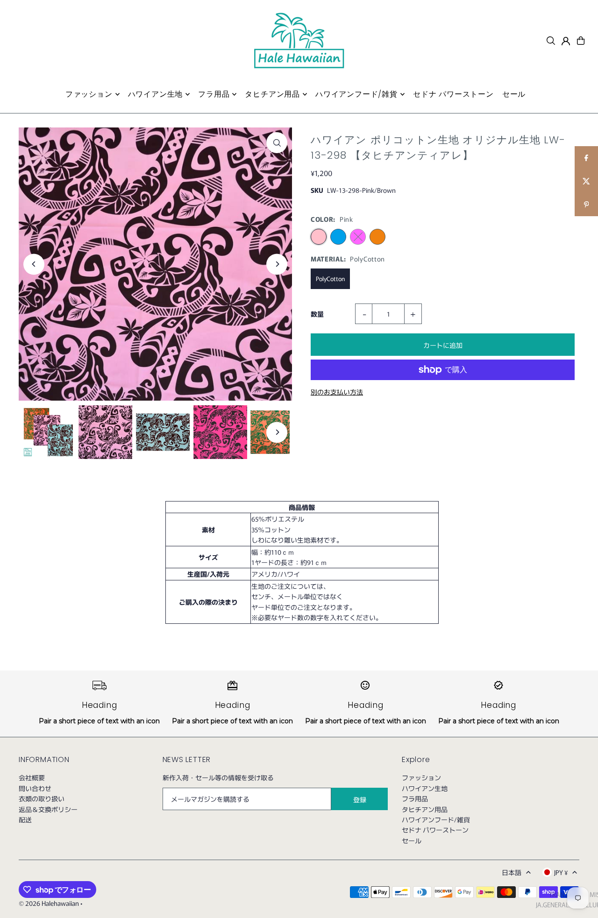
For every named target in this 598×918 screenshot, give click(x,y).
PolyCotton (330, 278)
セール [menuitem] (514, 94)
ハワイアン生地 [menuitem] (155, 94)
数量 (317, 313)
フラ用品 (415, 798)
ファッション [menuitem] (89, 94)
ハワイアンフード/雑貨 (436, 819)
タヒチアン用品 (425, 809)
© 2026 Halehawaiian (49, 903)
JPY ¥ (561, 872)
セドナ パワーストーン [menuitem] (453, 94)
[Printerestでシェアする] (586, 204)
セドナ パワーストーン (435, 829)
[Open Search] (551, 40)
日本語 (511, 872)
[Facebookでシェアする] (586, 157)
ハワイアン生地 (425, 788)
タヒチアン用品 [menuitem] (272, 94)
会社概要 (32, 777)
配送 (25, 819)
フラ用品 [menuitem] (213, 94)
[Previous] (33, 264)
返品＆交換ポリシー (48, 809)
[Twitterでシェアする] (586, 181)
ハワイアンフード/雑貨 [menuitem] (356, 94)
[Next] (276, 264)
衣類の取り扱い (41, 798)
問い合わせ (35, 788)
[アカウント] (566, 41)
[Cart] (580, 40)
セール (411, 840)
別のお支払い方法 (337, 391)
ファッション (421, 777)
